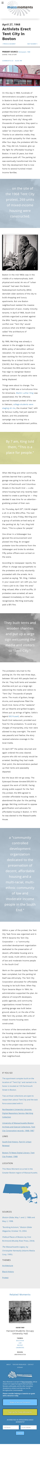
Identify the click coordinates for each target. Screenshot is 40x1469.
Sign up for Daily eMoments (20, 1412)
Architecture (7, 1265)
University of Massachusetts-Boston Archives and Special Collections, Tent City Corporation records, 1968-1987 (18, 1127)
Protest (5, 1277)
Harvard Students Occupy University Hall (20, 1332)
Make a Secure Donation (20, 1402)
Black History (8, 1271)
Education (20, 1341)
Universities (20, 1348)
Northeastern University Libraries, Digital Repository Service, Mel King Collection (17, 1113)
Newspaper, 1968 (24, 52)
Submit (20, 1433)
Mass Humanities (27, 1382)
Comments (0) (7, 61)
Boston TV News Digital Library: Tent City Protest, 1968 (18, 1154)
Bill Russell (14, 716)
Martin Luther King (24, 393)
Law (20, 1343)
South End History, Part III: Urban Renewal (16, 1143)
